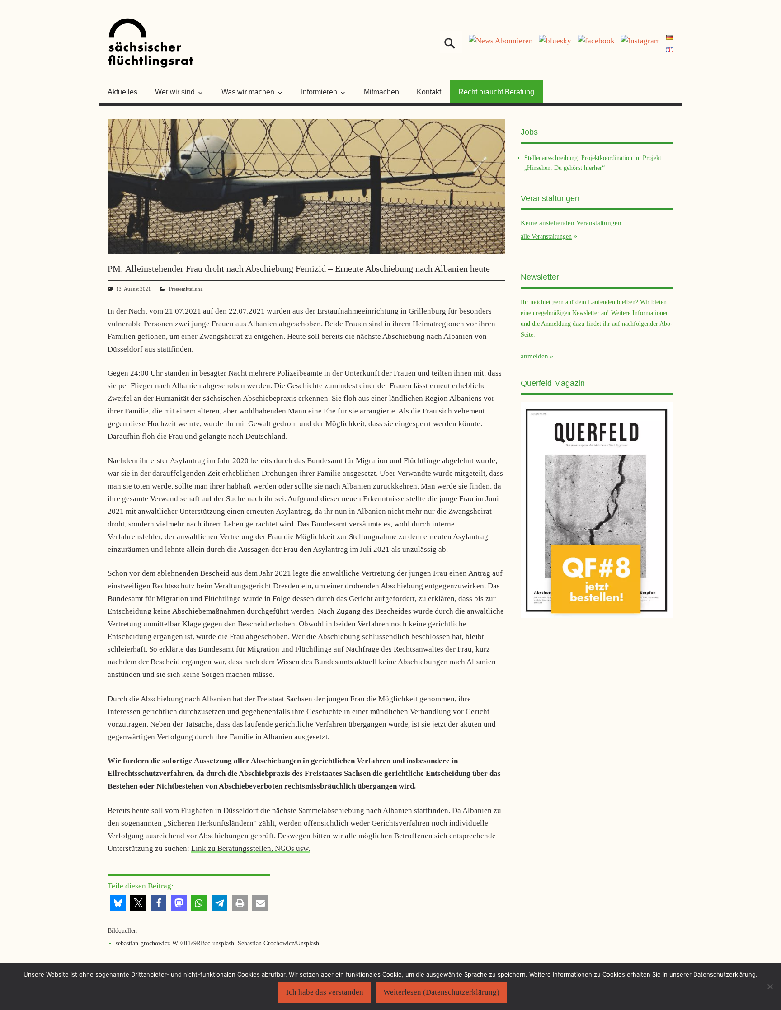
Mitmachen (381, 92)
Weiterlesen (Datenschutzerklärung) (441, 992)
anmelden (534, 356)
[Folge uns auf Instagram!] (640, 41)
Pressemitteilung (186, 288)
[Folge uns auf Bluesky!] (555, 41)
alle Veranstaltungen (546, 236)
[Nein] (769, 986)
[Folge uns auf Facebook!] (596, 41)
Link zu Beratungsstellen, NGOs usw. (250, 848)
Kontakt (429, 92)
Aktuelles (122, 92)
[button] (118, 903)
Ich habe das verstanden (324, 992)
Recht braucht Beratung (496, 92)
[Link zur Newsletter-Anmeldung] (501, 41)
